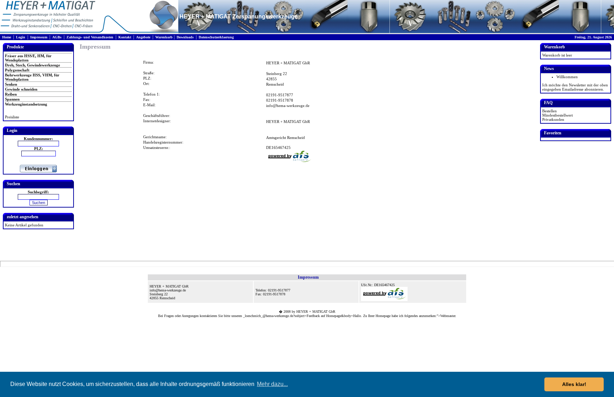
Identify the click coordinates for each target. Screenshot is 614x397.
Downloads (185, 37)
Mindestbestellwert (557, 115)
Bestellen (549, 111)
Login (20, 37)
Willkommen (567, 77)
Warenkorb (164, 37)
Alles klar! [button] (574, 384)
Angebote (143, 37)
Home (6, 37)
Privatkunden (553, 119)
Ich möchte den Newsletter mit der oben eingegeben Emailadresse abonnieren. (575, 87)
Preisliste (12, 117)
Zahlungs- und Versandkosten (89, 37)
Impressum (38, 37)
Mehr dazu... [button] (272, 384)
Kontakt (124, 37)
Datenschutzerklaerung (216, 37)
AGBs (56, 37)
